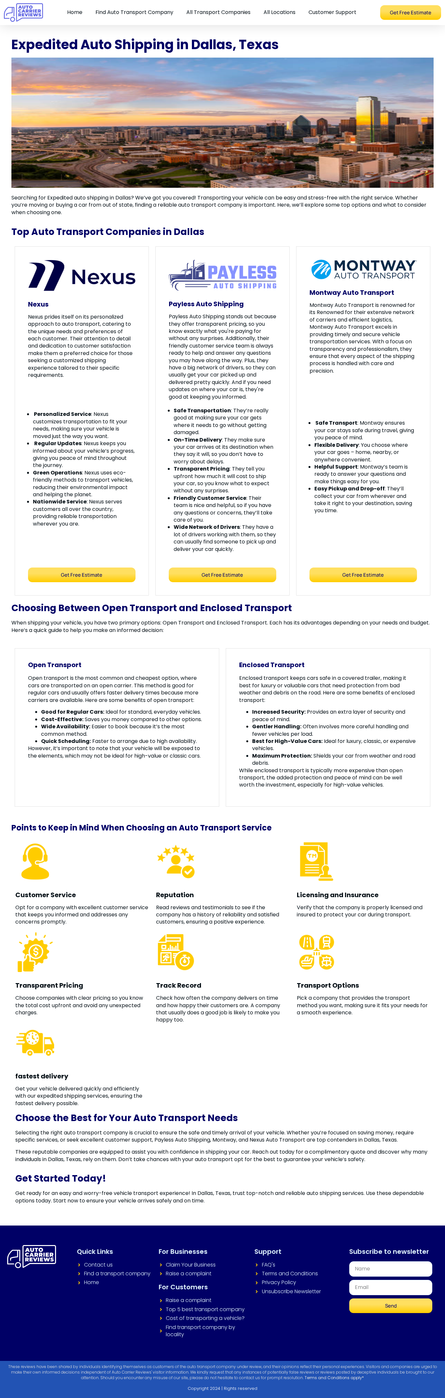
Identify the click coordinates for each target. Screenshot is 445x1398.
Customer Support (332, 12)
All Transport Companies (218, 12)
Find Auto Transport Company (134, 12)
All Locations (279, 12)
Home (74, 12)
